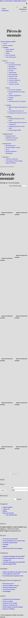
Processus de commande (10, 539)
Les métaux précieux (9, 589)
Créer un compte (8, 601)
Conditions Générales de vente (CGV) (14, 556)
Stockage (5, 544)
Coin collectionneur (11, 515)
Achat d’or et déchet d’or (10, 605)
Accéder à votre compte (10, 603)
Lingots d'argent (7, 507)
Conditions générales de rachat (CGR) (14, 562)
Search (19, 499)
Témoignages (7, 591)
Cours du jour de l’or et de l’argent (13, 548)
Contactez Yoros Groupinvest (11, 599)
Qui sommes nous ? (8, 583)
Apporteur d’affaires (9, 609)
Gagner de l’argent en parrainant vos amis (15, 572)
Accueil (2, 166)
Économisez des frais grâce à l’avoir (13, 576)
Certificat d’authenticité (10, 542)
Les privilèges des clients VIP (11, 574)
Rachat (5, 546)
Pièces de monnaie (8, 513)
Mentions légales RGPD (9, 564)
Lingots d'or (6, 509)
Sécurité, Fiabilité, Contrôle (11, 585)
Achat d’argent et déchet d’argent (13, 607)
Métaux (5, 511)
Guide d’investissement (10, 587)
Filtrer (3, 490)
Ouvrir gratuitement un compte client (14, 541)
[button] (6, 214)
